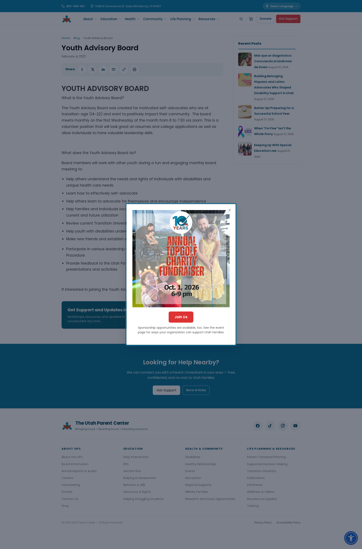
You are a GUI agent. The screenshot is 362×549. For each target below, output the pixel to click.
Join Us (181, 316)
